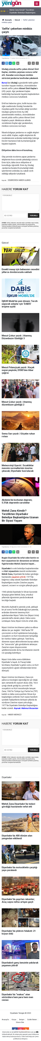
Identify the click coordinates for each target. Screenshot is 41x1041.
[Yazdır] (17, 63)
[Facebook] (3, 63)
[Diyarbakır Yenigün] (11, 3)
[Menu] (37, 3)
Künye (14, 1020)
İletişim (21, 1020)
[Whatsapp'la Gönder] (13, 63)
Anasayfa (8, 20)
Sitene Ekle (20, 1022)
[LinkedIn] (10, 63)
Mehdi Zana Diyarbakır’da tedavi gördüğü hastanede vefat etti (22, 11)
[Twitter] (6, 63)
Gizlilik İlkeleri (32, 1020)
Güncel (17, 20)
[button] (29, 63)
